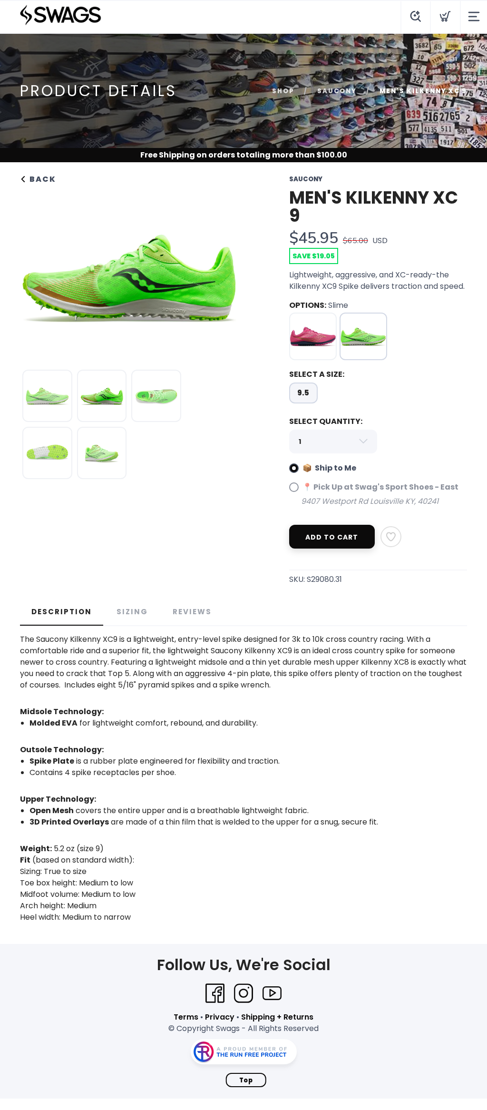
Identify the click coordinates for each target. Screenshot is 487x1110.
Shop (283, 91)
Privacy (219, 1017)
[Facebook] (215, 993)
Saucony (337, 91)
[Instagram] (243, 993)
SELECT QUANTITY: (325, 421)
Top (246, 1080)
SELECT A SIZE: (316, 374)
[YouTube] (272, 993)
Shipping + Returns (277, 1017)
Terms (186, 1017)
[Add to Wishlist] (390, 536)
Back (41, 179)
